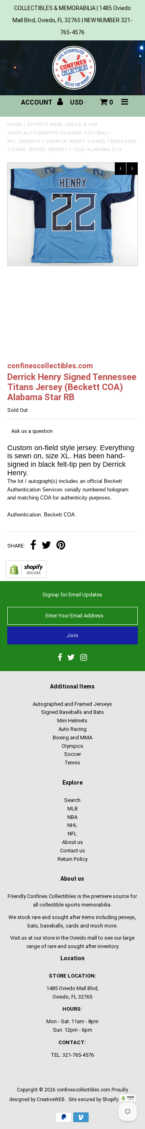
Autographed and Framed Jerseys (72, 704)
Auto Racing (72, 729)
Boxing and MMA (72, 737)
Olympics (72, 746)
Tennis (72, 763)
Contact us (72, 851)
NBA (72, 817)
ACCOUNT (37, 102)
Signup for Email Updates (72, 595)
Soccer (72, 754)
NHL (72, 825)
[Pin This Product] (60, 546)
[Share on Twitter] (46, 546)
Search (72, 800)
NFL (72, 834)
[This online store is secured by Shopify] (26, 576)
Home (14, 124)
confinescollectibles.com (83, 1090)
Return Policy (72, 859)
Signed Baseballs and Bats (72, 712)
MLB (72, 809)
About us (72, 842)
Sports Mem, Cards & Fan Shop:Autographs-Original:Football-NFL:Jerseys (59, 133)
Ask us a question (32, 431)
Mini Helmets (72, 721)
